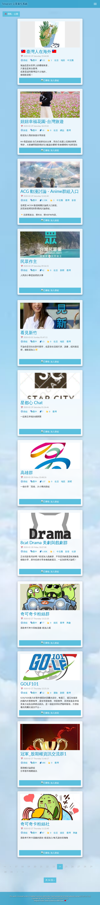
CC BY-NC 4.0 (85, 896)
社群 (75, 341)
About (55, 898)
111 (43, 60)
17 (16, 867)
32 (43, 693)
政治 (75, 270)
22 (47, 867)
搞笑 (56, 623)
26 (72, 867)
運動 (56, 693)
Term (66, 898)
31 (11, 872)
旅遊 (75, 130)
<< (5, 867)
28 (85, 867)
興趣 (80, 551)
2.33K (44, 200)
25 (66, 867)
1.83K (44, 551)
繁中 (35, 60)
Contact (61, 898)
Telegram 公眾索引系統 (14, 4)
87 (43, 833)
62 (43, 270)
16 (43, 130)
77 (43, 623)
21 (41, 867)
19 (28, 867)
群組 (25, 60)
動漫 (80, 200)
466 (43, 763)
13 (43, 341)
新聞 (62, 270)
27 (78, 867)
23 (53, 867)
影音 (74, 200)
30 (5, 872)
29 (91, 867)
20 (35, 867)
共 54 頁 (49, 880)
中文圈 (70, 60)
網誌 (62, 130)
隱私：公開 (12, 14)
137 (43, 481)
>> (23, 872)
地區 (63, 60)
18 (22, 867)
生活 (56, 60)
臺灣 (78, 60)
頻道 (25, 130)
